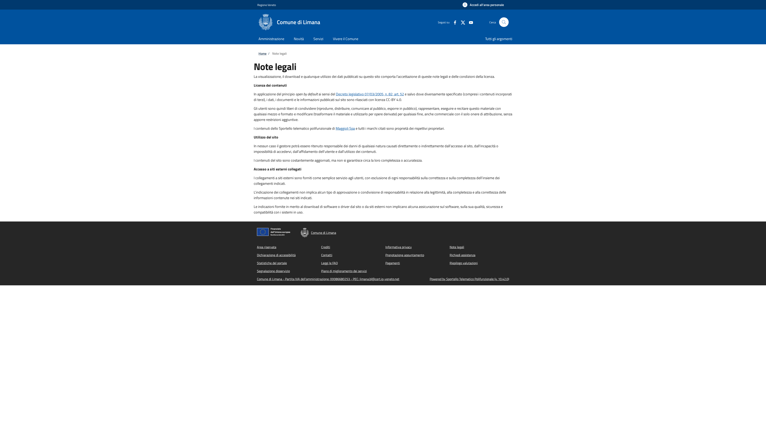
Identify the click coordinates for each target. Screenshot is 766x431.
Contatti (326, 255)
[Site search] (504, 22)
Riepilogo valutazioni (464, 263)
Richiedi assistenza (462, 255)
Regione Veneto (266, 5)
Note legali (457, 247)
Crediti (325, 247)
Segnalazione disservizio (273, 271)
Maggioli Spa (345, 128)
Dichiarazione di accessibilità (276, 255)
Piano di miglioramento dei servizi (344, 271)
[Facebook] (453, 22)
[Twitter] (461, 22)
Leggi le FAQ (329, 263)
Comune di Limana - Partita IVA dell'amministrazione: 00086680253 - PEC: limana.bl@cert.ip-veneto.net (328, 279)
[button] (483, 5)
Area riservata (266, 247)
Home (263, 53)
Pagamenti (392, 263)
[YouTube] (469, 22)
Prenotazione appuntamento (404, 255)
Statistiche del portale (272, 263)
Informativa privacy (398, 247)
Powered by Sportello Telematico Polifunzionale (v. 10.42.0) (469, 279)
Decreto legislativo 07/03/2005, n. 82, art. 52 (370, 94)
